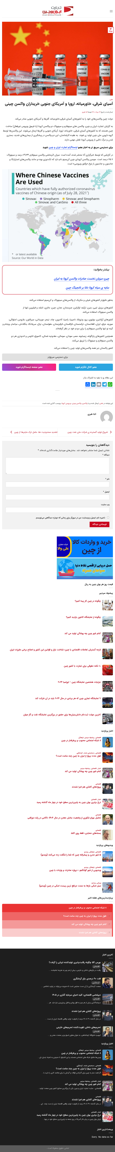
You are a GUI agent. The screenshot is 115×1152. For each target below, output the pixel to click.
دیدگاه (105, 455)
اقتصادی (96, 966)
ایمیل (106, 492)
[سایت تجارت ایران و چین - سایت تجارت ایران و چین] (57, 11)
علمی (111, 99)
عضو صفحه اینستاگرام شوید (29, 367)
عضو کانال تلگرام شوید (86, 367)
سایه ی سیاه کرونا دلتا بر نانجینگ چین (87, 287)
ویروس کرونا (66, 403)
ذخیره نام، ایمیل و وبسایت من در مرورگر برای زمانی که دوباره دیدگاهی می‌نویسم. (70, 517)
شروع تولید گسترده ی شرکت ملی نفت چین (88, 432)
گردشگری (95, 982)
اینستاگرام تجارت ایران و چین (63, 147)
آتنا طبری (85, 112)
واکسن (84, 403)
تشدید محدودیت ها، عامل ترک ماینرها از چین (36, 432)
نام (107, 479)
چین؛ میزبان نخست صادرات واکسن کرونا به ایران (81, 278)
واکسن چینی (76, 403)
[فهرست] (111, 11)
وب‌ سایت (105, 504)
